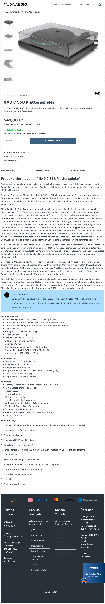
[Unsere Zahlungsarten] (52, 499)
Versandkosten (51, 592)
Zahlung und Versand (37, 558)
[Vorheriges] (91, 66)
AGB (33, 530)
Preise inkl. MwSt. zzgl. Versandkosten (22, 124)
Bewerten (23, 95)
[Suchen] (81, 4)
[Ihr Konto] (93, 4)
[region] (52, 51)
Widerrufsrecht (38, 540)
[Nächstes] (97, 66)
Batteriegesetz (38, 551)
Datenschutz (37, 546)
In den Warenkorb (53, 140)
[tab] (17, 170)
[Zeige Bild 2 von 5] (96, 43)
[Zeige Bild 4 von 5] (96, 47)
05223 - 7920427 (9, 524)
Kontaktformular (39, 570)
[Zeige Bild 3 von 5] (96, 45)
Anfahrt (34, 564)
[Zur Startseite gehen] (15, 4)
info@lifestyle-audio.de (88, 545)
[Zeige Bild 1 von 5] (96, 40)
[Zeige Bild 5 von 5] (96, 49)
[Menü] (87, 4)
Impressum (36, 535)
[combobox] (64, 4)
